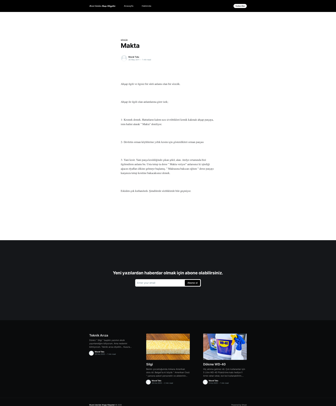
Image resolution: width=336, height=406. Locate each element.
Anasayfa (128, 6)
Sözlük (124, 40)
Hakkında (146, 6)
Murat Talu (133, 57)
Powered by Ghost (239, 405)
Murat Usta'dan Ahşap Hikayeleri (102, 405)
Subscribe (240, 6)
